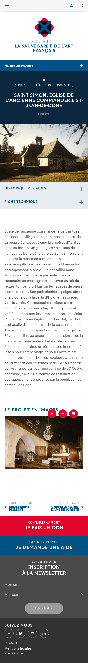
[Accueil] (44, 35)
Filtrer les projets (19, 65)
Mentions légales (18, 648)
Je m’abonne (44, 608)
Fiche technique (21, 202)
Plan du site (14, 653)
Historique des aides (25, 188)
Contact (11, 643)
